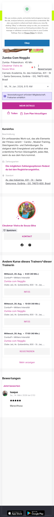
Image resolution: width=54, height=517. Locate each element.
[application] (27, 258)
